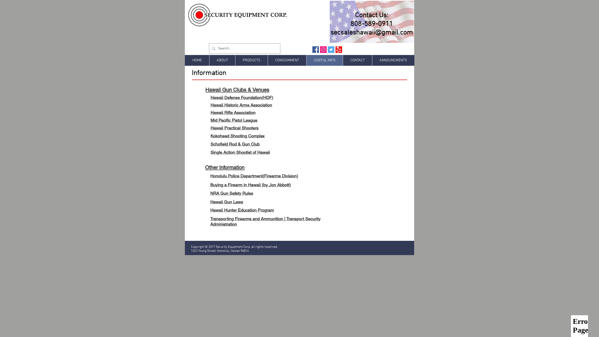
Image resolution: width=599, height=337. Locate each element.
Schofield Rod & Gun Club (235, 144)
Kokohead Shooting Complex (238, 135)
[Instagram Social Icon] (323, 49)
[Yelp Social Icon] (339, 49)
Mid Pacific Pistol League (234, 120)
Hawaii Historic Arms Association (241, 105)
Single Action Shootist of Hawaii (240, 152)
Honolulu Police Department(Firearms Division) (254, 175)
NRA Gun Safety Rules (231, 193)
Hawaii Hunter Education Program (242, 210)
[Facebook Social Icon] (315, 49)
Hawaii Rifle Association (233, 112)
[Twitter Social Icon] (331, 49)
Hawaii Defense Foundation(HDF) (242, 97)
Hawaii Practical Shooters (235, 127)
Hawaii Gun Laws (226, 201)
